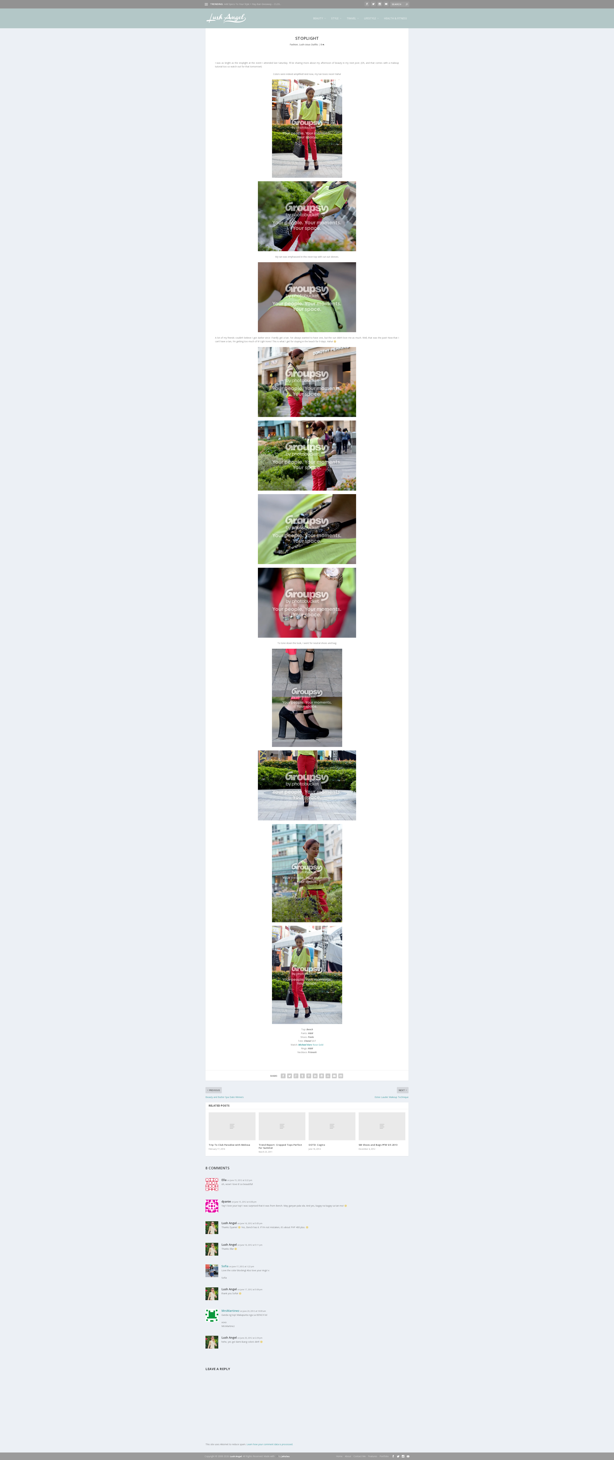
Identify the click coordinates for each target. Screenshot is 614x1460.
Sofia (224, 1266)
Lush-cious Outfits (308, 44)
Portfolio (384, 1456)
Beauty (318, 18)
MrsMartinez (230, 1311)
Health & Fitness (395, 18)
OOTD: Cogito (317, 1144)
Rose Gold (310, 1044)
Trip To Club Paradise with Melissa (229, 1144)
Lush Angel (236, 1456)
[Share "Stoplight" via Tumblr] (302, 1076)
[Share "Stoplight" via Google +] (296, 1076)
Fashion (294, 44)
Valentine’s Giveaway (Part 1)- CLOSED (244, 4)
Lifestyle (370, 18)
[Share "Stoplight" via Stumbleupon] (328, 1076)
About (348, 1456)
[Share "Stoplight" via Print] (341, 1076)
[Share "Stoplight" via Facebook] (283, 1076)
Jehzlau (286, 1456)
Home (339, 1456)
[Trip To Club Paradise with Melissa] (232, 1126)
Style (334, 18)
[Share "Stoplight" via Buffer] (321, 1076)
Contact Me (360, 1456)
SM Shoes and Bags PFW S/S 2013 (378, 1144)
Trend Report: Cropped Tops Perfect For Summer (280, 1146)
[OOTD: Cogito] (332, 1126)
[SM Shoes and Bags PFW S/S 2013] (382, 1126)
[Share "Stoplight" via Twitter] (289, 1076)
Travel (351, 18)
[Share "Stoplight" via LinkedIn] (315, 1076)
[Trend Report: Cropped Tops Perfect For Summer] (282, 1126)
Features (372, 1456)
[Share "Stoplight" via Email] (334, 1076)
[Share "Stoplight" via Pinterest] (309, 1076)
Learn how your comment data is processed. (270, 1444)
